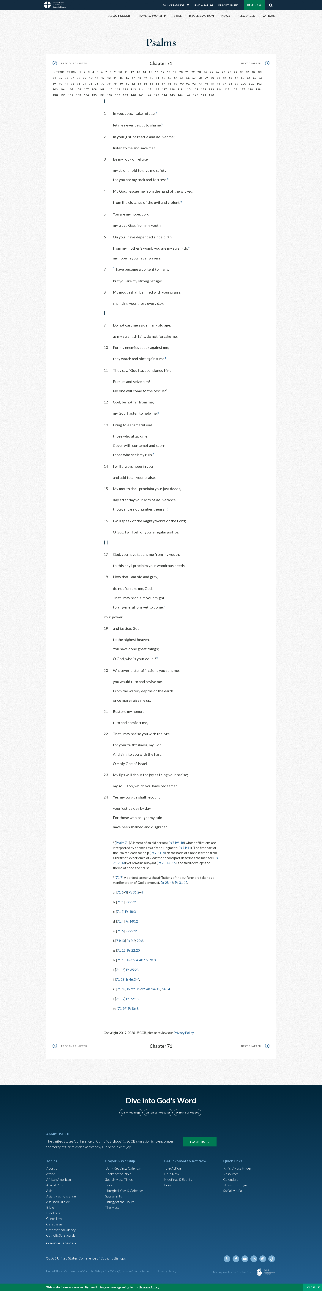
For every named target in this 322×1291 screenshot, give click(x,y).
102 (259, 83)
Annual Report (56, 1185)
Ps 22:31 (133, 989)
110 (109, 89)
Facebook (236, 1258)
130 (55, 95)
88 (170, 83)
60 (212, 77)
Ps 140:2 (131, 921)
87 (163, 83)
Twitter (227, 1258)
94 (206, 83)
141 (141, 95)
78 (109, 83)
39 (84, 77)
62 (224, 77)
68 (261, 77)
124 (219, 89)
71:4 (120, 921)
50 (151, 77)
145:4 (166, 989)
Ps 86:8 (133, 1008)
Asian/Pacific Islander (61, 1196)
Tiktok (271, 1258)
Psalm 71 (122, 843)
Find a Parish (204, 5)
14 (144, 72)
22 (193, 72)
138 (117, 95)
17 (163, 72)
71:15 (120, 970)
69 (54, 83)
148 (195, 95)
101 (251, 83)
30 (242, 72)
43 (109, 77)
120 (187, 89)
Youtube (245, 1258)
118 (172, 89)
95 (212, 83)
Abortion (52, 1168)
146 (180, 95)
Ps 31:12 (181, 882)
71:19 (120, 999)
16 (156, 72)
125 (227, 89)
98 (230, 83)
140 (133, 95)
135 (94, 95)
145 (172, 95)
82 (133, 83)
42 (103, 77)
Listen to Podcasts (158, 1112)
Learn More (199, 1141)
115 (148, 89)
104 (63, 89)
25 (211, 72)
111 (117, 89)
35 (60, 77)
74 (84, 83)
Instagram (262, 1258)
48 (139, 77)
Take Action (172, 1168)
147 (187, 95)
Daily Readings (173, 5)
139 (125, 95)
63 (230, 77)
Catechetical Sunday (61, 1230)
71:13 (121, 960)
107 (86, 89)
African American (58, 1179)
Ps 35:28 (132, 970)
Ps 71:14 (164, 863)
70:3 (152, 960)
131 (63, 95)
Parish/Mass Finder (237, 1168)
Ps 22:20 (133, 950)
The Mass (112, 1207)
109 (102, 89)
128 (250, 89)
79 (115, 83)
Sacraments (113, 1196)
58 (200, 77)
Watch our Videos (187, 1112)
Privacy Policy (184, 1033)
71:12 (121, 950)
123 (211, 89)
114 (141, 89)
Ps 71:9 (173, 843)
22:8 (140, 941)
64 (236, 77)
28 (229, 72)
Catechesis (54, 1224)
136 (102, 95)
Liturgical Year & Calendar (124, 1191)
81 (127, 83)
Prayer (110, 1185)
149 (203, 95)
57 (194, 77)
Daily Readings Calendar (189, 5)
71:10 (120, 941)
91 (188, 83)
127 (242, 89)
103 (55, 89)
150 (211, 95)
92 (194, 83)
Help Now (254, 5)
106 (78, 89)
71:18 (120, 979)
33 (260, 72)
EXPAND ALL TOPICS (59, 1243)
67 (255, 77)
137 (109, 95)
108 (94, 89)
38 (78, 77)
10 (120, 72)
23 (199, 72)
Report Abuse (228, 5)
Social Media (232, 1191)
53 (170, 77)
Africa (50, 1174)
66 (249, 77)
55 (182, 77)
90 (182, 83)
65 (242, 77)
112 (125, 89)
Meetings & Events (178, 1179)
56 (188, 77)
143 (156, 95)
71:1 (120, 892)
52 (163, 77)
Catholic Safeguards (60, 1235)
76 (97, 83)
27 (223, 72)
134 (86, 95)
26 (217, 72)
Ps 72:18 (132, 999)
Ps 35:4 (132, 960)
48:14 (150, 989)
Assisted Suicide (58, 1202)
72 (72, 83)
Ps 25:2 (130, 902)
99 (236, 83)
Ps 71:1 (156, 853)
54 (176, 77)
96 (218, 83)
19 (175, 72)
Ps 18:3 (130, 912)
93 (200, 83)
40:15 (143, 960)
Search (271, 4)
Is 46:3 (131, 979)
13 (138, 72)
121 (195, 89)
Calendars (230, 1179)
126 (234, 89)
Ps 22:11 (131, 931)
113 (133, 89)
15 (150, 72)
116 (156, 89)
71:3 (120, 912)
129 (258, 89)
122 (203, 89)
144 (164, 95)
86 (157, 83)
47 (133, 77)
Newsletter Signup (236, 1185)
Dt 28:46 (166, 882)
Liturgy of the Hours (119, 1202)
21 (187, 72)
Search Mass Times (119, 1179)
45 (121, 77)
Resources (231, 1174)
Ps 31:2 (134, 892)
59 (206, 77)
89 (176, 83)
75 (91, 83)
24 (205, 72)
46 (127, 77)
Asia (49, 1191)
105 (70, 89)
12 (132, 72)
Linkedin (253, 1258)
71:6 (120, 931)
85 (151, 83)
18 (169, 72)
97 (224, 83)
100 (243, 83)
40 (91, 77)
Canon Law (54, 1218)
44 (115, 77)
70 (60, 83)
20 (181, 72)
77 (103, 83)
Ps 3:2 (130, 941)
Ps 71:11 (184, 848)
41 (97, 77)
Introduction (65, 72)
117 (164, 89)
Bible (50, 1207)
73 (78, 83)
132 (70, 95)
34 (54, 77)
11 (126, 72)
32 (254, 72)
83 (139, 83)
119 (180, 89)
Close (311, 1287)
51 (157, 77)
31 (248, 72)
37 (72, 77)
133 (78, 95)
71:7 (119, 877)
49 (145, 77)
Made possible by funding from (233, 1272)
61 (218, 77)
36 (66, 77)
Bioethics (53, 1213)
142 (148, 95)
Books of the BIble (118, 1174)
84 (145, 83)
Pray (167, 1185)
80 (121, 83)
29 (235, 72)
